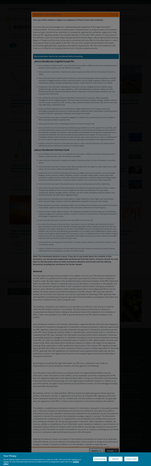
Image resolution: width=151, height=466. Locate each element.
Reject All (115, 459)
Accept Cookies (131, 459)
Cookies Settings (99, 459)
